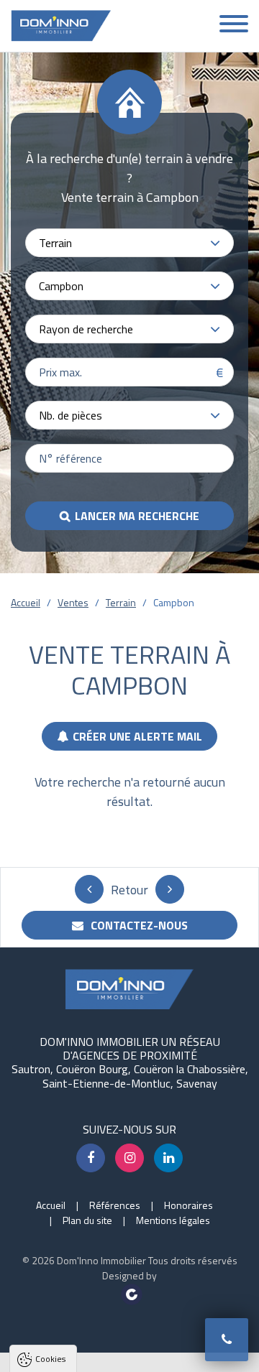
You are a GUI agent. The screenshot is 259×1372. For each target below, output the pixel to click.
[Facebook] (90, 1158)
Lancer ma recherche (137, 515)
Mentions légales (173, 1220)
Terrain (121, 602)
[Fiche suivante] (169, 889)
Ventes (73, 602)
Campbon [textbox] (61, 286)
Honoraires (188, 1205)
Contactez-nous (138, 925)
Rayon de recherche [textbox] (86, 329)
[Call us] (226, 1339)
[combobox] (129, 242)
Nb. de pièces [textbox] (70, 415)
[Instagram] (129, 1158)
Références (114, 1205)
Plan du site (87, 1220)
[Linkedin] (168, 1158)
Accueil (25, 602)
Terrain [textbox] (55, 242)
